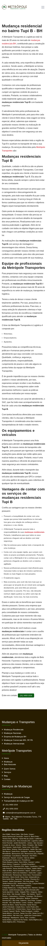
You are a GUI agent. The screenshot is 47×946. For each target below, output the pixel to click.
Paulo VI (27, 836)
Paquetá (40, 854)
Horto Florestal (7, 843)
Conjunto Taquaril (8, 911)
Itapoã (28, 871)
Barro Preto (35, 836)
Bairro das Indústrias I (20, 873)
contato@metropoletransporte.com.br (20, 813)
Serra (22, 918)
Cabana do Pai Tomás (20, 920)
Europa (41, 888)
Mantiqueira (15, 918)
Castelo (38, 900)
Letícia (37, 862)
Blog (6, 776)
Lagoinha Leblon (37, 841)
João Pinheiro (7, 868)
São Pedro (24, 834)
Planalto (5, 903)
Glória (40, 892)
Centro (24, 903)
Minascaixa (20, 886)
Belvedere (5, 877)
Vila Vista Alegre (28, 881)
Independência (34, 877)
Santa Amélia (6, 920)
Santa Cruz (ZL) (37, 913)
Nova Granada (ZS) (9, 841)
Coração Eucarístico (28, 864)
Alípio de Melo (7, 871)
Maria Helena (7, 864)
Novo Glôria (23, 862)
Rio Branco (38, 896)
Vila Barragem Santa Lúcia (11, 860)
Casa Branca (16, 856)
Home (6, 758)
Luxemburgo (6, 856)
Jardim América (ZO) (9, 883)
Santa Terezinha (20, 905)
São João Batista (15, 903)
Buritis (18, 911)
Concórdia (6, 886)
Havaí (29, 909)
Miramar (15, 839)
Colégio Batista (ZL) (9, 888)
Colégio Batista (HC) (24, 888)
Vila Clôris (34, 847)
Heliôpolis (24, 851)
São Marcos (6, 851)
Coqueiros (16, 864)
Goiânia (30, 903)
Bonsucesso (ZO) (30, 854)
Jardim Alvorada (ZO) (16, 890)
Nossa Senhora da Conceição (12, 836)
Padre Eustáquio (26, 911)
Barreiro (35, 888)
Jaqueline (37, 903)
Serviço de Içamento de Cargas (17, 797)
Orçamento (23, 943)
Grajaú (31, 834)
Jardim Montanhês (20, 843)
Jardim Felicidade (8, 907)
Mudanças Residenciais (14, 729)
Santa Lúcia (26, 847)
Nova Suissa (36, 909)
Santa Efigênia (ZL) (35, 920)
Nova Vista (24, 877)
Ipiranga (12, 898)
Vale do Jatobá (29, 858)
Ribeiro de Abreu (8, 905)
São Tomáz (38, 845)
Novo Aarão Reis (8, 879)
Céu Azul (16, 913)
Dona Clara (27, 875)
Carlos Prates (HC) (8, 909)
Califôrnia (38, 839)
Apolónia (32, 851)
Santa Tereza (31, 905)
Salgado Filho (24, 892)
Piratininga (6, 918)
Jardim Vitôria (36, 868)
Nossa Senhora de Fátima (22, 868)
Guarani (31, 862)
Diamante (34, 898)
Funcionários (36, 875)
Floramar (26, 879)
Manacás (25, 856)
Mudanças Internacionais (14, 744)
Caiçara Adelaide (38, 883)
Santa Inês (32, 873)
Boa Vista (16, 900)
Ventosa (14, 849)
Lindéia (36, 911)
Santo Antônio (7, 915)
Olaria (24, 845)
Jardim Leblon (36, 871)
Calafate (41, 866)
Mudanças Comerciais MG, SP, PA (18, 740)
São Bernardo (7, 875)
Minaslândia (6, 854)
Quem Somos (9, 769)
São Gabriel (31, 894)
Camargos (29, 896)
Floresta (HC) (7, 900)
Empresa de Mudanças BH (15, 737)
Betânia (27, 898)
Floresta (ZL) (34, 879)
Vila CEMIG (6, 834)
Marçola (39, 851)
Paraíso (5, 896)
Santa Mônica (7, 913)
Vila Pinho (33, 856)
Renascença (17, 875)
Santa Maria (6, 849)
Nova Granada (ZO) (23, 841)
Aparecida (18, 879)
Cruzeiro (20, 858)
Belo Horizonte (10, 764)
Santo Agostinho (8, 892)
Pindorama (21, 922)
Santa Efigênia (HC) (9, 922)
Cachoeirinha (7, 873)
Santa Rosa (16, 851)
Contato (7, 779)
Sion (26, 918)
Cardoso (28, 886)
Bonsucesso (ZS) (18, 854)
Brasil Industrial (23, 849)
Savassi (5, 881)
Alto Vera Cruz (18, 915)
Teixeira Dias (6, 839)
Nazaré (13, 858)
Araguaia (34, 892)
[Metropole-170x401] (15, 7)
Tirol (36, 881)
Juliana (29, 843)
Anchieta (5, 898)
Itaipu (27, 866)
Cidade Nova (20, 907)
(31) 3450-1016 (26, 695)
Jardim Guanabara (15, 881)
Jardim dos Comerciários (32, 915)
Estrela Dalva (21, 909)
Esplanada (6, 858)
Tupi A (13, 886)
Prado (23, 894)
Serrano (5, 890)
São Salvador (38, 843)
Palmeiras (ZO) (19, 866)
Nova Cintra (15, 834)
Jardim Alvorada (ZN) (32, 890)
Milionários (20, 898)
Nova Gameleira (18, 871)
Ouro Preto (31, 900)
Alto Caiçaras (7, 847)
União (17, 892)
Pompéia (30, 845)
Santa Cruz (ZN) (25, 913)
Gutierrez (23, 900)
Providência (26, 860)
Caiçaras (22, 896)
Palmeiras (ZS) (7, 866)
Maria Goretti (15, 877)
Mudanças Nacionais (12, 733)
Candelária (34, 866)
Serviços (7, 772)
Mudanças (8, 762)
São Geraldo (16, 894)
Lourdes (32, 918)
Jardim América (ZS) (24, 883)
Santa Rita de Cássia (26, 839)
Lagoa (39, 873)
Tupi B (38, 894)
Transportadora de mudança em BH (18, 801)
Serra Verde (6, 894)
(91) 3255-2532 (12, 809)
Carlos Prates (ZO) (32, 907)
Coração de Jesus (8, 845)
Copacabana (13, 896)
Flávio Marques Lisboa (10, 862)
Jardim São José (35, 849)
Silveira (18, 845)
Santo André (17, 847)
